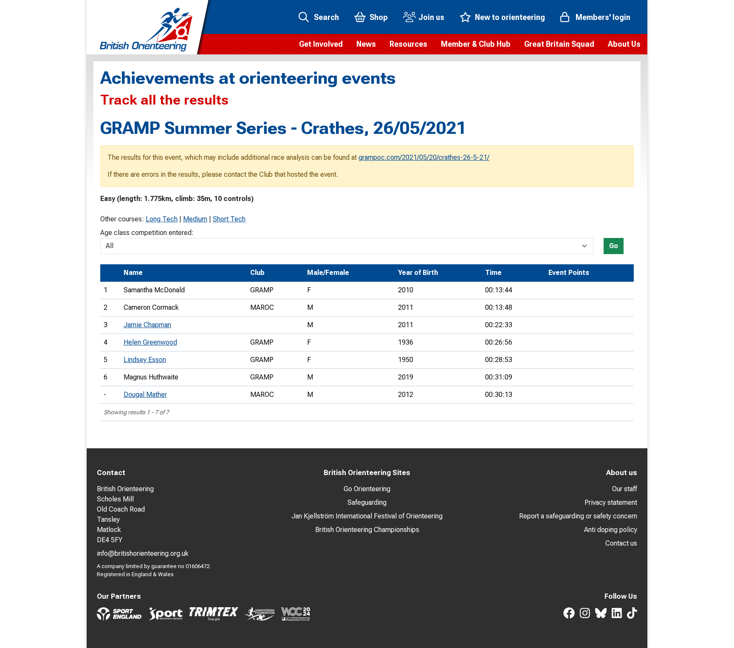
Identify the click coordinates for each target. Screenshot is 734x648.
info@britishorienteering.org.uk (143, 553)
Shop (379, 17)
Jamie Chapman (147, 325)
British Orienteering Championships (367, 530)
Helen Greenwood (150, 342)
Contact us (621, 543)
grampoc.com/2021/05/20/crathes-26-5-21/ (424, 157)
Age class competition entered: (147, 233)
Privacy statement (610, 502)
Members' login (603, 17)
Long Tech (162, 219)
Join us (431, 17)
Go (613, 246)
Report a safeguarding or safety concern (578, 516)
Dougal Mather (145, 394)
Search (326, 17)
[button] (321, 44)
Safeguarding (367, 502)
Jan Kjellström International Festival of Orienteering (367, 516)
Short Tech (229, 219)
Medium (195, 219)
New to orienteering (510, 17)
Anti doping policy (610, 530)
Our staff (624, 489)
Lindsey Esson (145, 360)
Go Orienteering (367, 489)
